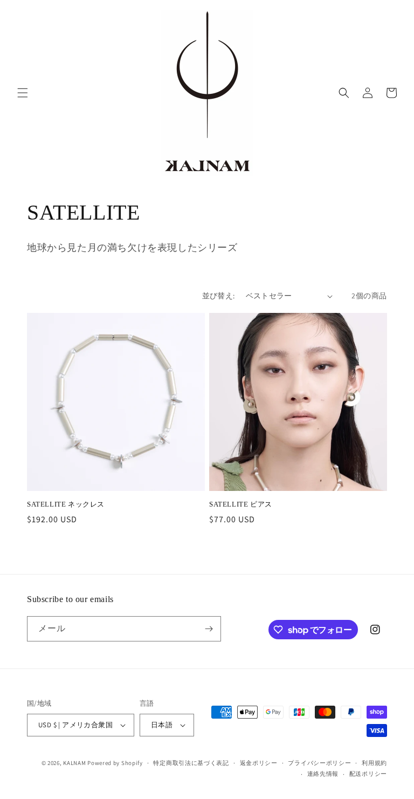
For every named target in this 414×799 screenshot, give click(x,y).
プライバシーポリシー (319, 763)
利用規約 (374, 763)
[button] (22, 93)
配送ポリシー (368, 773)
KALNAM (74, 763)
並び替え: (218, 296)
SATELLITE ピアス (240, 504)
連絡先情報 (323, 773)
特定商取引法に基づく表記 (191, 763)
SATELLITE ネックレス (66, 504)
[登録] (208, 628)
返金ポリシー (259, 763)
